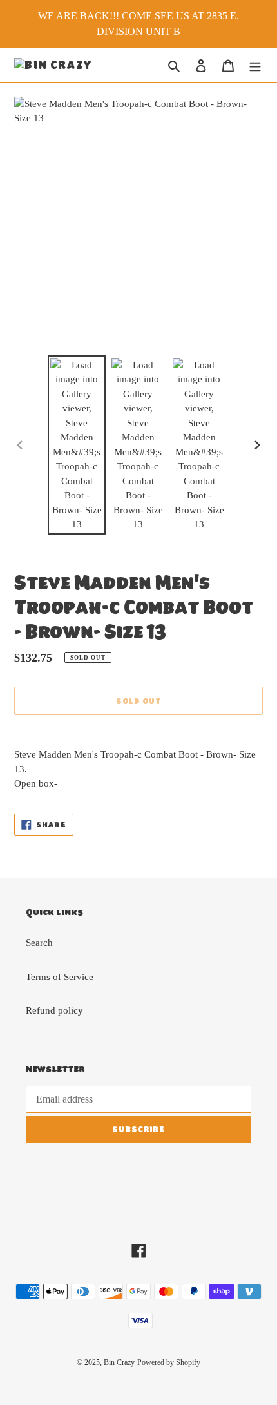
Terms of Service (59, 977)
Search (39, 943)
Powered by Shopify (168, 1362)
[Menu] (255, 65)
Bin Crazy (119, 1362)
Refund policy (54, 1010)
